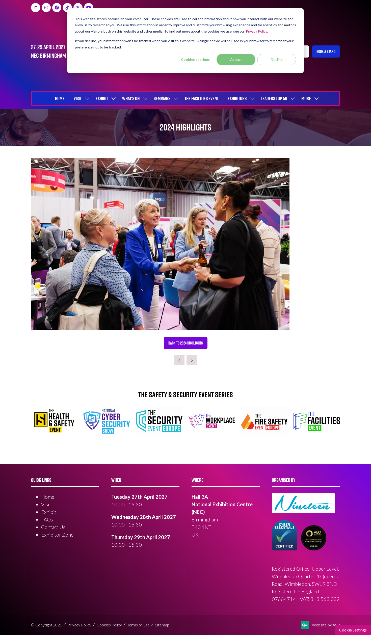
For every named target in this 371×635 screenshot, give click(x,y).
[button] (326, 51)
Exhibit (102, 98)
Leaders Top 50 (274, 98)
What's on (131, 98)
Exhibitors (237, 98)
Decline (277, 59)
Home (60, 98)
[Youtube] (88, 7)
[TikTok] (67, 7)
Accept (236, 59)
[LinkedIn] (35, 7)
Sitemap (162, 624)
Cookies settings (195, 59)
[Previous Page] (179, 360)
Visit (78, 98)
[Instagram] (46, 7)
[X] (78, 7)
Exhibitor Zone (57, 535)
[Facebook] (56, 7)
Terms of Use (138, 624)
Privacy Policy (79, 624)
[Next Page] (192, 360)
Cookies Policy (109, 624)
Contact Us (53, 527)
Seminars (162, 98)
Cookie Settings (353, 629)
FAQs (47, 519)
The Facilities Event (201, 98)
